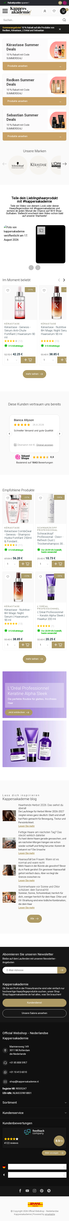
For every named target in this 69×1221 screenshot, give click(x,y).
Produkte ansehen (17, 65)
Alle (32, 918)
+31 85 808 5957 (18, 1062)
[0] (63, 11)
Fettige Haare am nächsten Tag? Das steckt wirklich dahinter (40, 834)
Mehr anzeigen (51, 1153)
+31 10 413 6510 (18, 1072)
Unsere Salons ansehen (34, 1013)
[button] (18, 244)
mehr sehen (32, 374)
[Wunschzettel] (54, 11)
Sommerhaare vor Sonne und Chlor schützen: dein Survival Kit (39, 888)
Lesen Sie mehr (26, 826)
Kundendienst (34, 1002)
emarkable (50, 1214)
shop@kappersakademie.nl (24, 1081)
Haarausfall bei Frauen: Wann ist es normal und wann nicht (38, 861)
